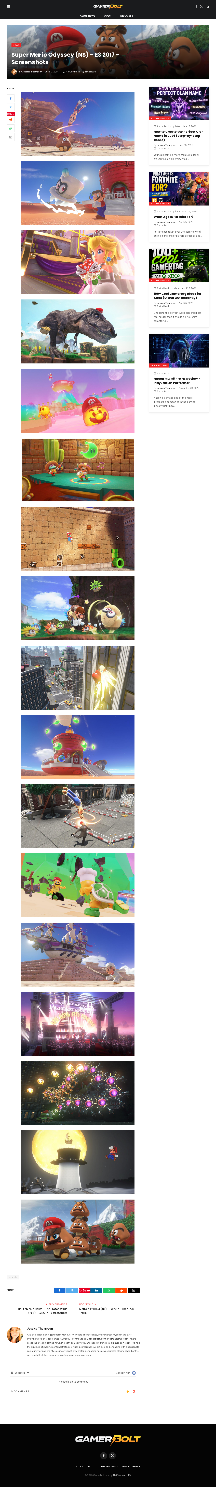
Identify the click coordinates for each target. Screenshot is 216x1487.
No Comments (73, 71)
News (16, 45)
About (91, 1466)
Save (12, 114)
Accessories (159, 365)
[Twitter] (11, 107)
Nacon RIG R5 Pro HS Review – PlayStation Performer (177, 381)
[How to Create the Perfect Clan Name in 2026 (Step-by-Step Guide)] (179, 103)
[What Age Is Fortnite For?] (179, 189)
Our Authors (131, 1466)
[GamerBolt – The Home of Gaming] (108, 6)
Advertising (109, 1466)
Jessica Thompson (32, 71)
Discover (126, 15)
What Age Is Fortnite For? (174, 217)
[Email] (11, 137)
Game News (87, 15)
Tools (106, 15)
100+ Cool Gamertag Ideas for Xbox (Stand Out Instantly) (177, 296)
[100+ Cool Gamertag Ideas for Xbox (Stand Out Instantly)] (179, 265)
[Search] (207, 6)
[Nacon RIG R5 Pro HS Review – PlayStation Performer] (179, 351)
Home (79, 1466)
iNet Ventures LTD (122, 1475)
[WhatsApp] (11, 128)
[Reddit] (11, 119)
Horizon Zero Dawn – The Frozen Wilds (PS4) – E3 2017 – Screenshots (42, 1311)
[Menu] (8, 6)
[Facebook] (11, 98)
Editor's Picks (160, 118)
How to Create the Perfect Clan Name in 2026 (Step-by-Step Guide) (179, 136)
